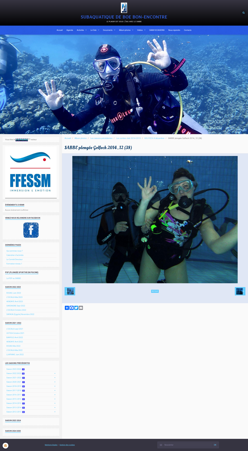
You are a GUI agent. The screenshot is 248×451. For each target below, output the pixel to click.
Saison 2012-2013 (15, 412)
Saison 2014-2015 (15, 403)
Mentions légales (51, 445)
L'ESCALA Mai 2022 (14, 350)
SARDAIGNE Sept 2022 (15, 306)
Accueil (60, 30)
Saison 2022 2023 (15, 373)
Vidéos (140, 30)
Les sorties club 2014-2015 (128, 138)
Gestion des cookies (67, 445)
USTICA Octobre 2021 (15, 333)
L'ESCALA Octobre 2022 (16, 310)
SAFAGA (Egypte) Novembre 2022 (20, 314)
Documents (108, 30)
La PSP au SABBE (13, 278)
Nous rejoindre (174, 30)
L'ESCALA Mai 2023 (14, 297)
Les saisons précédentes (101, 138)
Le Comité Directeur (14, 259)
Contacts (187, 30)
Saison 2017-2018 (15, 390)
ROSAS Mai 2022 (13, 346)
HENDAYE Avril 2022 (14, 342)
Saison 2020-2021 (15, 382)
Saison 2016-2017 (15, 395)
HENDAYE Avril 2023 (14, 301)
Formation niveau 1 (14, 264)
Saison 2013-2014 (15, 408)
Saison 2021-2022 (15, 378)
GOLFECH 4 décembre (154, 138)
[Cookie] (5, 446)
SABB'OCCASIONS (157, 30)
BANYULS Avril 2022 (14, 337)
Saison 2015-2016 (15, 399)
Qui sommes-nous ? (14, 251)
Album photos (125, 30)
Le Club (94, 30)
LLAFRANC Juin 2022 (15, 354)
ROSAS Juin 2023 (13, 293)
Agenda (70, 30)
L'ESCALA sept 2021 (14, 329)
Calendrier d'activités (15, 255)
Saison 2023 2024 (15, 369)
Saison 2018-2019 (15, 386)
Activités (80, 30)
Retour (155, 291)
